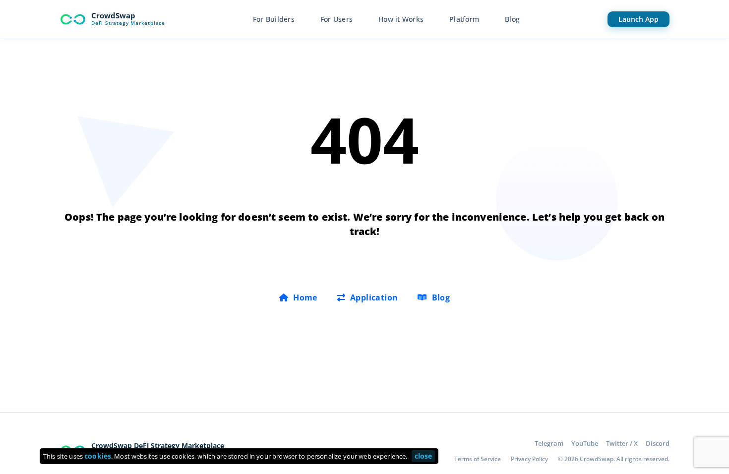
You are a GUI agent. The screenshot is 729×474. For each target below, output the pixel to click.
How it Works (401, 19)
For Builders (274, 19)
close (423, 456)
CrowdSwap (113, 15)
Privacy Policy (529, 459)
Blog (512, 19)
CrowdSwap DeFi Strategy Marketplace (157, 445)
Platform (464, 19)
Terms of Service (477, 459)
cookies (97, 456)
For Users (336, 19)
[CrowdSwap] (73, 19)
